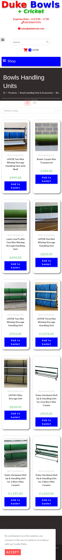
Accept (12, 552)
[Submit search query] (48, 42)
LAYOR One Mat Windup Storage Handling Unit (46, 242)
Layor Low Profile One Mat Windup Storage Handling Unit (15, 244)
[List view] (34, 102)
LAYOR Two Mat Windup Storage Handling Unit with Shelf (15, 164)
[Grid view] (27, 102)
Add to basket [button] (15, 186)
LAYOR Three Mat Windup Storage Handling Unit (46, 322)
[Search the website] (31, 42)
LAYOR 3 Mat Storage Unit (15, 397)
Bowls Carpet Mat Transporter (46, 161)
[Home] (4, 92)
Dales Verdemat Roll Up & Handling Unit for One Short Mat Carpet (46, 400)
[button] (9, 60)
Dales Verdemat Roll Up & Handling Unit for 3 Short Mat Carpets (46, 480)
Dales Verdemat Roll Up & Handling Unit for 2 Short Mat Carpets (15, 480)
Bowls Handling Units (15, 155)
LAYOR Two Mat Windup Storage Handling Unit (15, 322)
